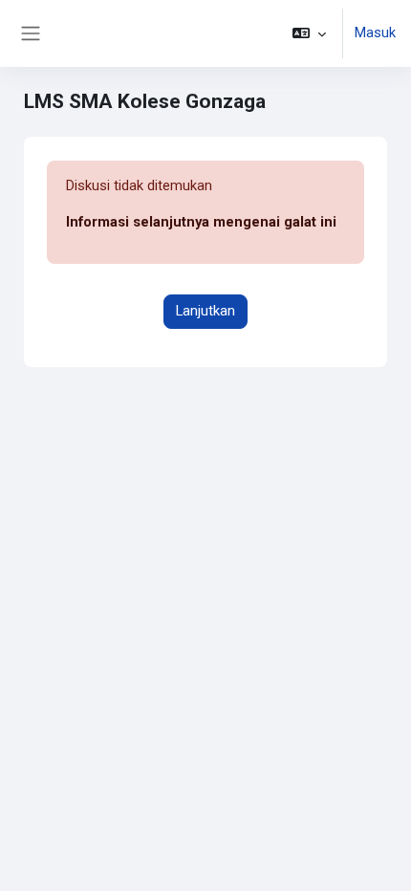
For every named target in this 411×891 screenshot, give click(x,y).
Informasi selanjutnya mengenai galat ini (201, 221)
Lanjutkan (205, 310)
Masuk (375, 32)
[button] (309, 33)
